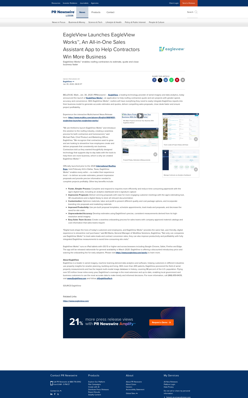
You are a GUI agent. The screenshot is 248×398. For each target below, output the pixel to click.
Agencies (95, 3)
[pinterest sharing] (177, 80)
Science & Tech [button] (95, 22)
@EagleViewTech (104, 278)
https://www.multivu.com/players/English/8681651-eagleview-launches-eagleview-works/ (89, 119)
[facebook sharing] (154, 80)
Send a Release (189, 3)
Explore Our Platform (96, 381)
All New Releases (171, 381)
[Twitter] (58, 394)
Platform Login (169, 384)
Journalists (84, 3)
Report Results (94, 392)
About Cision (131, 384)
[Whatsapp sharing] (171, 80)
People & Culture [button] (156, 22)
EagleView (113, 94)
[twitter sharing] (160, 80)
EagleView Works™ (94, 97)
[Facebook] (55, 394)
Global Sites (131, 393)
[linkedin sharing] (166, 80)
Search (190, 12)
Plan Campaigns (94, 384)
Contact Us (55, 391)
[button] (140, 115)
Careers (129, 387)
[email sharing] (183, 80)
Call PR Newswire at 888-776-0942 (67, 381)
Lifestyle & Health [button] (114, 22)
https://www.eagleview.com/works (131, 252)
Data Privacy (169, 387)
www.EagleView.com (76, 278)
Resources (56, 3)
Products (95, 12)
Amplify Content (94, 394)
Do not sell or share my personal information (177, 392)
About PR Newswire (134, 381)
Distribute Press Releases (98, 389)
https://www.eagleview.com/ (76, 300)
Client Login (174, 3)
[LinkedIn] (51, 394)
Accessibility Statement (135, 389)
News (82, 12)
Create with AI (93, 387)
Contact (110, 12)
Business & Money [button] (77, 22)
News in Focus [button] (58, 22)
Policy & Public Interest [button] (135, 22)
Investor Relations (70, 3)
